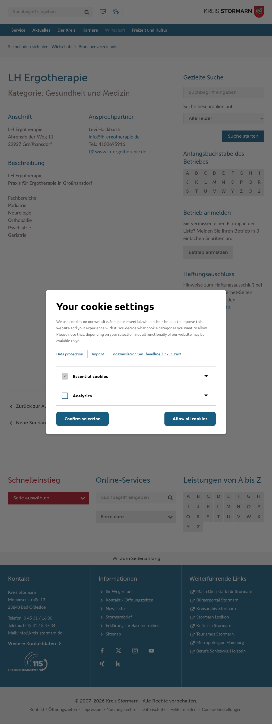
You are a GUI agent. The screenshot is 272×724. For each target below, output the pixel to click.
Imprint (98, 353)
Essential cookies (90, 376)
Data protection (69, 353)
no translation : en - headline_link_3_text (147, 353)
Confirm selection (82, 418)
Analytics (82, 395)
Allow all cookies (190, 418)
